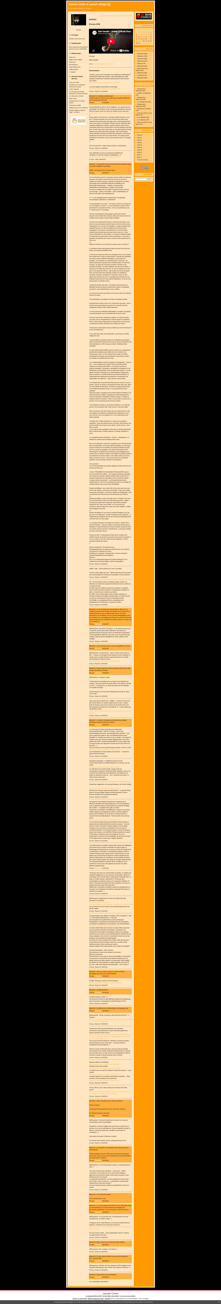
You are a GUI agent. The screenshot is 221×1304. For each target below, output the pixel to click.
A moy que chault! (74, 82)
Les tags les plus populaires (127, 1296)
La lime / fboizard (74, 89)
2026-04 (139, 145)
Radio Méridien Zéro (74, 67)
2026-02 (139, 150)
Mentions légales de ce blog (96, 1298)
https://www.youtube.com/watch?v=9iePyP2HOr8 (104, 157)
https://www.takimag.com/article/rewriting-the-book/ (105, 820)
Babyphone (98, 868)
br (137, 102)
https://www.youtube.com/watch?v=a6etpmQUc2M (105, 749)
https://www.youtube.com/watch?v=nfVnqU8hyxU (104, 1064)
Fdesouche (72, 62)
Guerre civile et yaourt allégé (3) (89, 4)
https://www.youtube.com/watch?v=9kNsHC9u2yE (104, 1068)
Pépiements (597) (142, 61)
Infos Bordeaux (73, 64)
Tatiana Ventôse (73, 69)
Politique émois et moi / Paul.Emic (78, 107)
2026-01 (139, 152)
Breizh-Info (72, 57)
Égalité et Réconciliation (75, 59)
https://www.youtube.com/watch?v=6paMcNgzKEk (104, 89)
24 (139, 41)
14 (148, 36)
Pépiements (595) (142, 73)
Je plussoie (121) (142, 75)
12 (144, 36)
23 (137, 41)
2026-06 (139, 140)
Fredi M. (139, 93)
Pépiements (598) (142, 58)
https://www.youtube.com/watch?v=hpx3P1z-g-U (104, 1080)
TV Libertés (72, 72)
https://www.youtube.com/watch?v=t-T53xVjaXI (103, 1074)
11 (141, 36)
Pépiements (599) (142, 56)
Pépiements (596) (142, 66)
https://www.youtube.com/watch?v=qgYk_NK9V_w (105, 788)
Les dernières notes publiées (111, 1296)
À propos (78, 30)
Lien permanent (97, 64)
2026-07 (139, 137)
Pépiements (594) (142, 77)
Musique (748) (141, 63)
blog (147, 1298)
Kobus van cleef (141, 113)
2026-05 (139, 142)
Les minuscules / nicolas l (76, 96)
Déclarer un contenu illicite (80, 1298)
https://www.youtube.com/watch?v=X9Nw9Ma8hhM (105, 983)
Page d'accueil (114, 15)
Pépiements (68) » (126, 15)
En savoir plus (148, 1302)
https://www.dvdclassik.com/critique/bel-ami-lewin (104, 661)
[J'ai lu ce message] (219, 1302)
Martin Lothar (73, 98)
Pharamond (140, 89)
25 (141, 41)
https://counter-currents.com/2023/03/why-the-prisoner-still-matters (110, 113)
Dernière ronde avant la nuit (77, 38)
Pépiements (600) (142, 53)
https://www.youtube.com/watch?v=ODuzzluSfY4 (104, 926)
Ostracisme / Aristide (75, 105)
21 (148, 39)
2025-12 (139, 155)
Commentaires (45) (108, 64)
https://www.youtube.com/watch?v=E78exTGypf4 (104, 82)
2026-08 (139, 135)
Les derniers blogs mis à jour (94, 1296)
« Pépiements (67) (103, 15)
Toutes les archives (142, 159)
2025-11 (139, 157)
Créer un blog (106, 1293)
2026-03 (139, 147)
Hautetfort (115, 1293)
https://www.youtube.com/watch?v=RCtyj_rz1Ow (104, 767)
